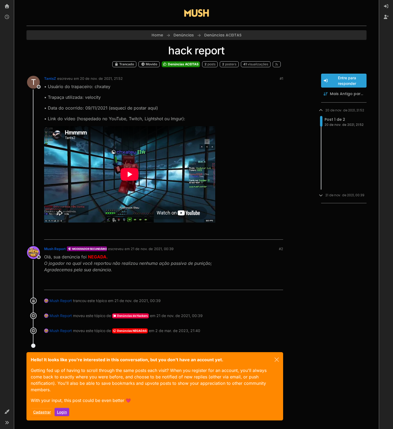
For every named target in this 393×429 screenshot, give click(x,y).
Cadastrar (42, 412)
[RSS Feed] (277, 64)
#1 (281, 78)
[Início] (7, 6)
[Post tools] (278, 233)
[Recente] (7, 17)
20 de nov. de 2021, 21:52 (101, 78)
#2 (281, 249)
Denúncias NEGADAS (132, 331)
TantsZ (50, 78)
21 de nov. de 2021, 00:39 (152, 249)
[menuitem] (386, 6)
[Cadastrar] (386, 17)
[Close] (276, 359)
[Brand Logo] (196, 12)
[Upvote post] (260, 233)
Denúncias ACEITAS (183, 64)
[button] (7, 412)
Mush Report (55, 249)
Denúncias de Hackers (132, 316)
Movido (151, 64)
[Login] (386, 6)
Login (62, 412)
